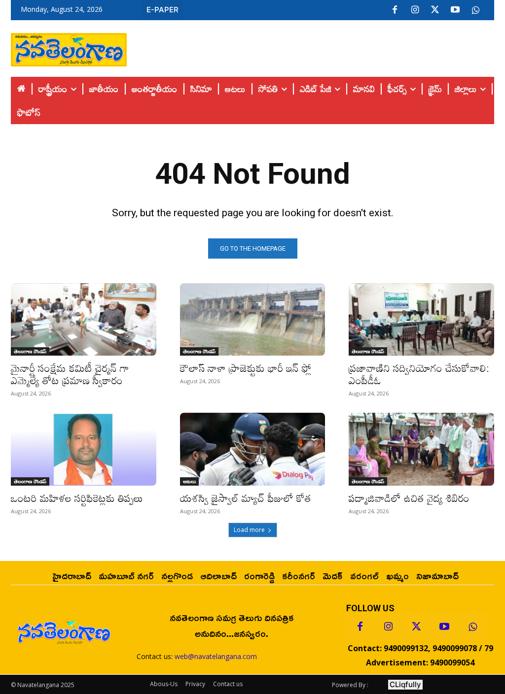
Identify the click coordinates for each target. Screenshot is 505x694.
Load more (249, 530)
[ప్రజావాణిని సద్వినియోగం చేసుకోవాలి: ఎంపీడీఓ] (421, 319)
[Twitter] (435, 10)
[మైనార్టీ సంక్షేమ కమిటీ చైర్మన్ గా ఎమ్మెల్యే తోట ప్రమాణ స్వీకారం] (83, 319)
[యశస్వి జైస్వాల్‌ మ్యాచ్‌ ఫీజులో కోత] (252, 449)
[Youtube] (455, 10)
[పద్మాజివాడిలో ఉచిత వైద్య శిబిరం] (421, 449)
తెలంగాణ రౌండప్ (30, 351)
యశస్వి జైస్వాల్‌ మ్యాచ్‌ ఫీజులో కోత (245, 498)
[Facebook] (394, 10)
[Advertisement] (310, 47)
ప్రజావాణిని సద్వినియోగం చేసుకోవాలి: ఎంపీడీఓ (419, 374)
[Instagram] (415, 10)
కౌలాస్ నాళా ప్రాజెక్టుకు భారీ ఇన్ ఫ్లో (246, 368)
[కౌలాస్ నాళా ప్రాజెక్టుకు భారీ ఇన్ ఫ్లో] (252, 319)
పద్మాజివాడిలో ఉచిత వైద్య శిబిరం (410, 498)
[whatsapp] (475, 10)
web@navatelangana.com (216, 656)
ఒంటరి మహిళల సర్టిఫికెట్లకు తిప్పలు (77, 498)
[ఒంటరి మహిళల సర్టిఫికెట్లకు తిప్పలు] (83, 449)
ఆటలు (189, 481)
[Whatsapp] (472, 627)
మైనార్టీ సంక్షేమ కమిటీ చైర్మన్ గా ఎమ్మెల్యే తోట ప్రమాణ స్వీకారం (70, 374)
